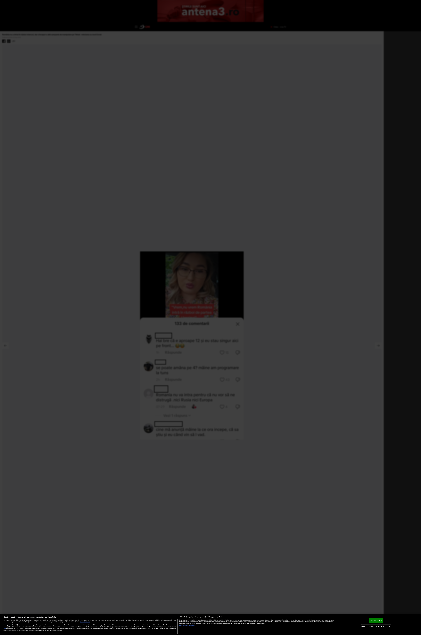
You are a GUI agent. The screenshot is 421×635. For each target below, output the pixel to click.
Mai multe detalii (85, 622)
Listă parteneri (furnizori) (187, 625)
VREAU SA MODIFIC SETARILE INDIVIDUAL (376, 626)
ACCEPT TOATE (376, 620)
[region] (210, 624)
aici (5, 628)
